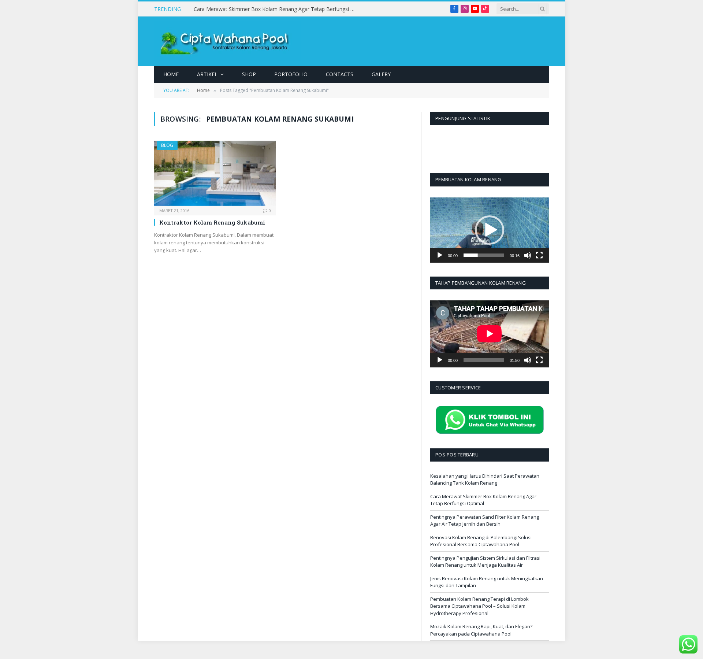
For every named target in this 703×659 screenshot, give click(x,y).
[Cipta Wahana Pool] (227, 41)
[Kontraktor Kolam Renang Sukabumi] (215, 173)
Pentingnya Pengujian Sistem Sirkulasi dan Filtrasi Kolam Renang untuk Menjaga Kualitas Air (485, 562)
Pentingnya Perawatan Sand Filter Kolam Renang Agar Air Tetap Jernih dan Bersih (484, 520)
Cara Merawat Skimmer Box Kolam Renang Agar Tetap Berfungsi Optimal (276, 9)
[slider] (484, 255)
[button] (489, 230)
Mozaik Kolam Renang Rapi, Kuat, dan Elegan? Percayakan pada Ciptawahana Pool (481, 630)
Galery (381, 74)
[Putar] (439, 255)
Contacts (339, 74)
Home (171, 74)
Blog (167, 145)
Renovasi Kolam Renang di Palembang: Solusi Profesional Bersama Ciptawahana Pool (481, 541)
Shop (249, 74)
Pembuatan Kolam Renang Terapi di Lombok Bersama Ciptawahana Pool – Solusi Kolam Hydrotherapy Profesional (479, 606)
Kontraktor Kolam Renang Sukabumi (212, 222)
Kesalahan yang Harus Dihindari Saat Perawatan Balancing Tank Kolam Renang (484, 479)
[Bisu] (527, 255)
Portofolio (291, 74)
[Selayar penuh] (539, 255)
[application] (489, 230)
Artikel (207, 74)
